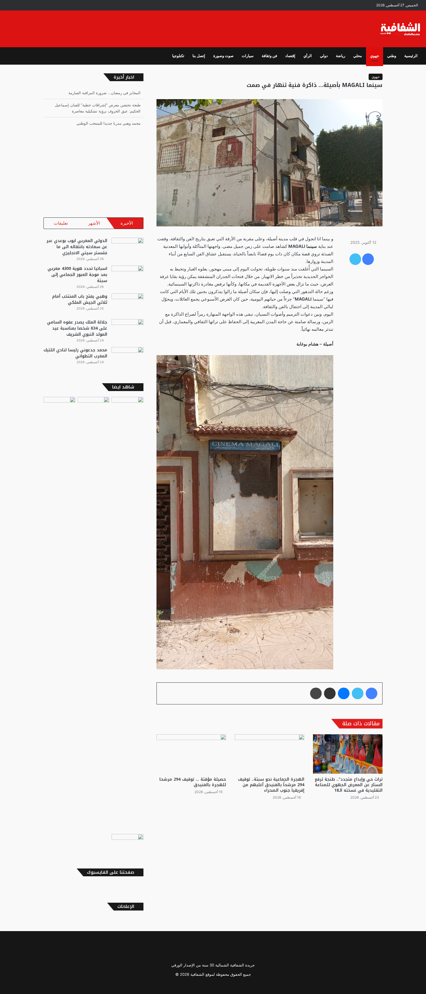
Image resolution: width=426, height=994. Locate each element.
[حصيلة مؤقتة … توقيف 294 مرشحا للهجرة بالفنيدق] (191, 753)
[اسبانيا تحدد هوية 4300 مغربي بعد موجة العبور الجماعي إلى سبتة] (127, 276)
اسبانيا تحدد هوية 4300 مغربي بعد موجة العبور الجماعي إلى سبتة (77, 275)
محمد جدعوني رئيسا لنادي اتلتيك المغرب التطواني (75, 353)
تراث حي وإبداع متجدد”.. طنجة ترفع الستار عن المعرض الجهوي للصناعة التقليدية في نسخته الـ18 (349, 784)
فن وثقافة (269, 56)
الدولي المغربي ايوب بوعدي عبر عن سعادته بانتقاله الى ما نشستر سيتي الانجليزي (76, 247)
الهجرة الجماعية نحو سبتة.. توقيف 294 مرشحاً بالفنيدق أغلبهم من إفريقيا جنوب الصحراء (271, 784)
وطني (391, 56)
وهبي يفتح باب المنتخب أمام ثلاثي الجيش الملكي (79, 299)
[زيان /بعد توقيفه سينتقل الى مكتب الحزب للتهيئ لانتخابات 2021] (59, 614)
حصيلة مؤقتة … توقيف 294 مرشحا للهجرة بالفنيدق (192, 782)
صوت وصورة (223, 56)
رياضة (340, 56)
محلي (357, 56)
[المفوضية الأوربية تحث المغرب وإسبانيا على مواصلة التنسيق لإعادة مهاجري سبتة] (94, 406)
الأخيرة (127, 223)
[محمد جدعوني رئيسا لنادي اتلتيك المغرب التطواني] (127, 358)
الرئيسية (411, 56)
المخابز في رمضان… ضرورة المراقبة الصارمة (104, 125)
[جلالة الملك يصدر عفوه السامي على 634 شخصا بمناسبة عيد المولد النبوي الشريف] (127, 330)
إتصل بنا (198, 56)
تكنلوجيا (178, 56)
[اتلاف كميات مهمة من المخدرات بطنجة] (127, 614)
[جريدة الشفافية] (401, 29)
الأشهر (94, 223)
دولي (324, 56)
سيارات (248, 56)
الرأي (307, 56)
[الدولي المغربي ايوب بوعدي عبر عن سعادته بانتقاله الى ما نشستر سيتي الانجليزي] (127, 248)
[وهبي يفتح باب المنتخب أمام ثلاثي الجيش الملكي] (127, 304)
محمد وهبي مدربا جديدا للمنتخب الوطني (109, 113)
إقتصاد (290, 56)
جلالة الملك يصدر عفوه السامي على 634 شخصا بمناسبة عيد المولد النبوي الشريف (77, 328)
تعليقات (61, 223)
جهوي (374, 56)
